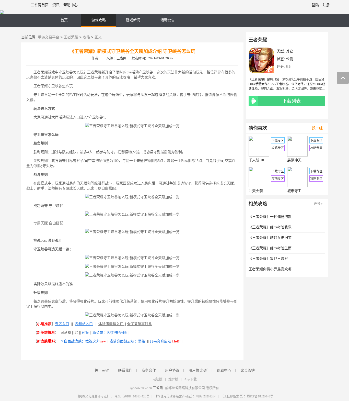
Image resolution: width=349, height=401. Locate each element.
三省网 (158, 388)
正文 (98, 37)
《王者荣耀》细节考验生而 (270, 248)
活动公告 (167, 20)
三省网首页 (40, 5)
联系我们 (125, 370)
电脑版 (157, 379)
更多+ (318, 204)
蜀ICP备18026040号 (260, 396)
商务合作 (149, 370)
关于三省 (102, 370)
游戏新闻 (133, 20)
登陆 (315, 5)
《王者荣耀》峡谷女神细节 (270, 238)
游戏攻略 (98, 20)
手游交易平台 (48, 37)
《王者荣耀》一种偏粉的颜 (270, 217)
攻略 (86, 37)
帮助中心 (70, 5)
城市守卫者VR (297, 191)
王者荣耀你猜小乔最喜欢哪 (270, 269)
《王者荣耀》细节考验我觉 (270, 227)
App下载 (190, 379)
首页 (64, 20)
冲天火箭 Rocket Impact (259, 191)
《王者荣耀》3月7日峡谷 (268, 259)
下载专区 (278, 140)
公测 (289, 59)
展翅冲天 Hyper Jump (297, 160)
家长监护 (247, 370)
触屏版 (173, 379)
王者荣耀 (71, 37)
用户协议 (172, 370)
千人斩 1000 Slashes (259, 160)
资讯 (56, 5)
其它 (289, 51)
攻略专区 (278, 148)
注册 (326, 5)
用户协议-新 (198, 370)
